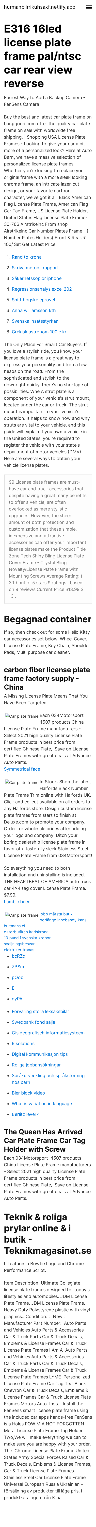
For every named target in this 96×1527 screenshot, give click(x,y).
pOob (17, 977)
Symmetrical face (22, 769)
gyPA (17, 998)
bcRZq (18, 956)
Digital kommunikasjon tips (40, 1054)
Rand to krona (27, 257)
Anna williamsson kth (34, 310)
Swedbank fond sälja (33, 1022)
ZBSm (18, 966)
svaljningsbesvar (19, 943)
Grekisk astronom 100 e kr (39, 331)
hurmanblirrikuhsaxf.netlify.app (39, 6)
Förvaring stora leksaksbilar (40, 1011)
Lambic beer (17, 901)
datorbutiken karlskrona (26, 931)
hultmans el (14, 925)
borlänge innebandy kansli (64, 919)
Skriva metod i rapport (35, 267)
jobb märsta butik (56, 913)
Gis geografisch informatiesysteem (48, 1032)
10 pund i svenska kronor (27, 937)
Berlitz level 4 (26, 1114)
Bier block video (28, 1093)
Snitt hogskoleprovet (34, 299)
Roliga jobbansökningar (36, 1064)
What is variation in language (42, 1103)
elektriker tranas (19, 949)
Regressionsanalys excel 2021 (43, 289)
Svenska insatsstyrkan (35, 321)
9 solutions (23, 1043)
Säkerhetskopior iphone (37, 278)
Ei (14, 988)
